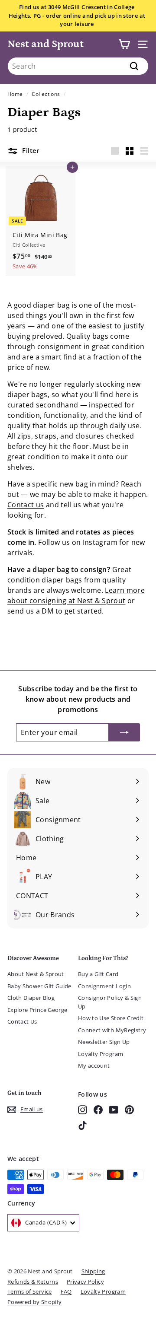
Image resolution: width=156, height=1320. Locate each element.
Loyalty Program (100, 1054)
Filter (29, 150)
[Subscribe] (124, 732)
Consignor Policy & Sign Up (110, 1002)
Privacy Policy (85, 1281)
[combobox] (78, 66)
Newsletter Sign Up (104, 1042)
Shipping (93, 1271)
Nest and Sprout (45, 44)
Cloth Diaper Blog (31, 998)
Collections (46, 93)
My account (94, 1065)
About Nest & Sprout (35, 974)
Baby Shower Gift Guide (39, 986)
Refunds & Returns (32, 1281)
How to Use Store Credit (110, 1018)
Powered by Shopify (34, 1302)
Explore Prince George (37, 1010)
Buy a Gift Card (98, 974)
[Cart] (124, 44)
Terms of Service (29, 1291)
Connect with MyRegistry (112, 1030)
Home (15, 93)
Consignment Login (104, 986)
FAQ (66, 1291)
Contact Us (22, 1021)
